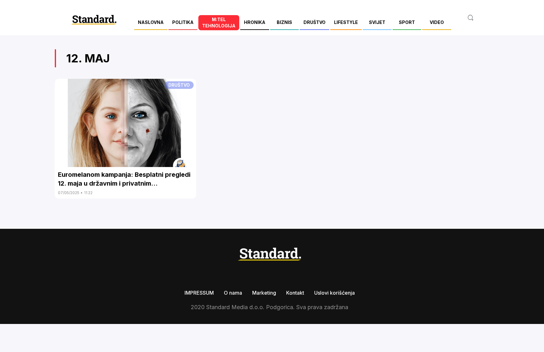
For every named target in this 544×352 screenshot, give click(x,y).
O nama (233, 293)
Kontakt (295, 293)
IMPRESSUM (199, 293)
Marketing (264, 293)
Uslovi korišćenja (334, 293)
